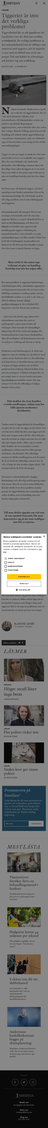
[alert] (24, 564)
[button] (24, 589)
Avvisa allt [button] (24, 583)
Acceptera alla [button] (24, 577)
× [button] (44, 536)
